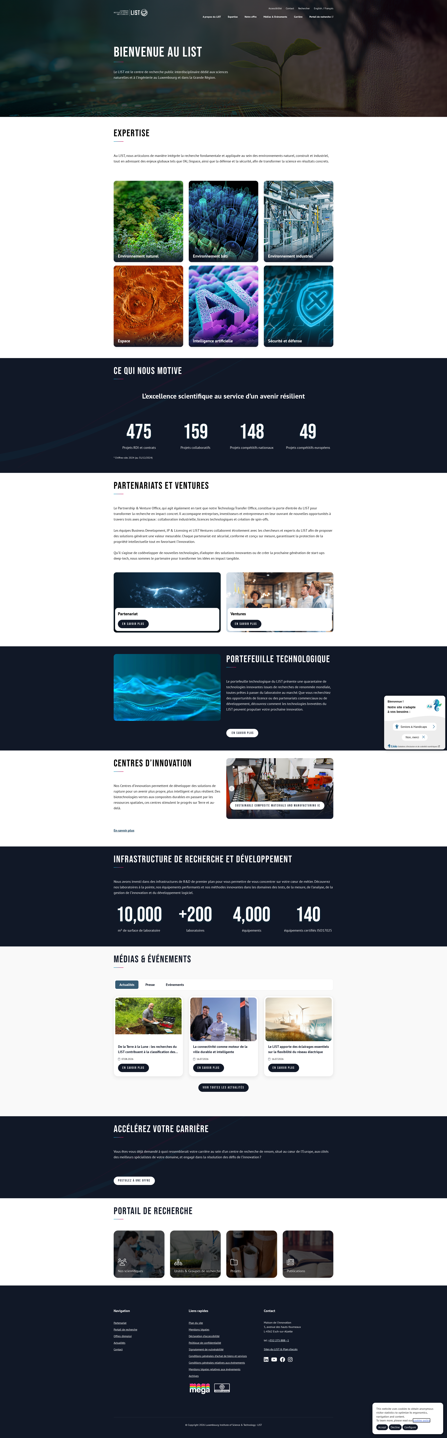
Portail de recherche (320, 16)
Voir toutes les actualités (223, 1087)
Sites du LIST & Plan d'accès (281, 1349)
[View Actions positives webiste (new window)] (200, 1393)
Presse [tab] (150, 984)
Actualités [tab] (126, 984)
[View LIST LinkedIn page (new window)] (266, 1359)
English (318, 8)
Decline (395, 1427)
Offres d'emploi (123, 1336)
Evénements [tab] (175, 984)
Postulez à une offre (134, 1180)
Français (329, 8)
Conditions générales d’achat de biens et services (218, 1356)
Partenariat (120, 1323)
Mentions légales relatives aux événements (214, 1369)
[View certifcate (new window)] (222, 1392)
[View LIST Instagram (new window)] (290, 1359)
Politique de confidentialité (205, 1342)
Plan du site (196, 1323)
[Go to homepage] (131, 12)
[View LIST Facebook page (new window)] (282, 1359)
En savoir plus (133, 624)
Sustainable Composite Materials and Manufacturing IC (277, 805)
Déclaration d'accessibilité (204, 1336)
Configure (410, 1427)
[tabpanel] (223, 1049)
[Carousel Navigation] (280, 788)
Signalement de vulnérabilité (206, 1349)
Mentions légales (199, 1329)
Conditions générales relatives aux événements (217, 1362)
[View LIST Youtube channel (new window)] (274, 1359)
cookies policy (421, 1420)
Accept (382, 1427)
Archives (194, 1376)
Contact (290, 8)
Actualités (119, 1342)
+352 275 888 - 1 (278, 1340)
